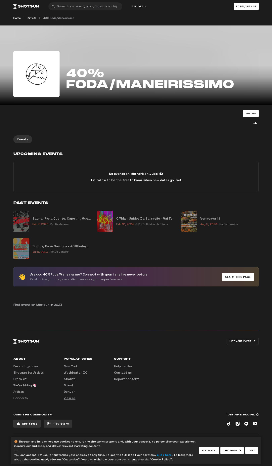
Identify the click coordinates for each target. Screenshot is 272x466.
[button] (251, 113)
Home (17, 18)
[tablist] (136, 139)
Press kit (20, 379)
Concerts (20, 398)
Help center (123, 366)
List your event (240, 341)
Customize (231, 450)
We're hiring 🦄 (25, 385)
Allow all (209, 450)
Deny (252, 450)
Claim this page (238, 277)
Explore (137, 6)
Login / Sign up (246, 6)
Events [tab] (22, 139)
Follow (251, 113)
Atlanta (70, 379)
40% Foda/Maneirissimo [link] (58, 18)
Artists (31, 18)
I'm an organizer (25, 366)
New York (71, 366)
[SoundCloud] (255, 123)
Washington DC (75, 372)
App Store (29, 423)
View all (69, 398)
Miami (68, 385)
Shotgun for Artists (28, 372)
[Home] (26, 6)
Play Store (61, 423)
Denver (69, 392)
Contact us (123, 372)
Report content (126, 379)
